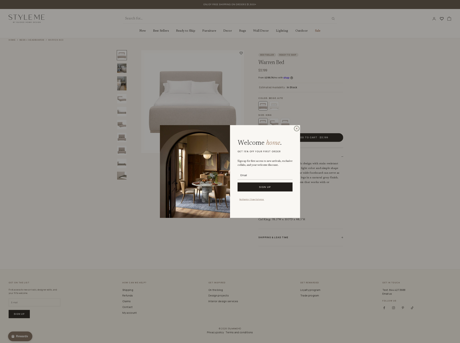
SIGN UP (265, 187)
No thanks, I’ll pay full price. (251, 199)
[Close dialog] (297, 129)
